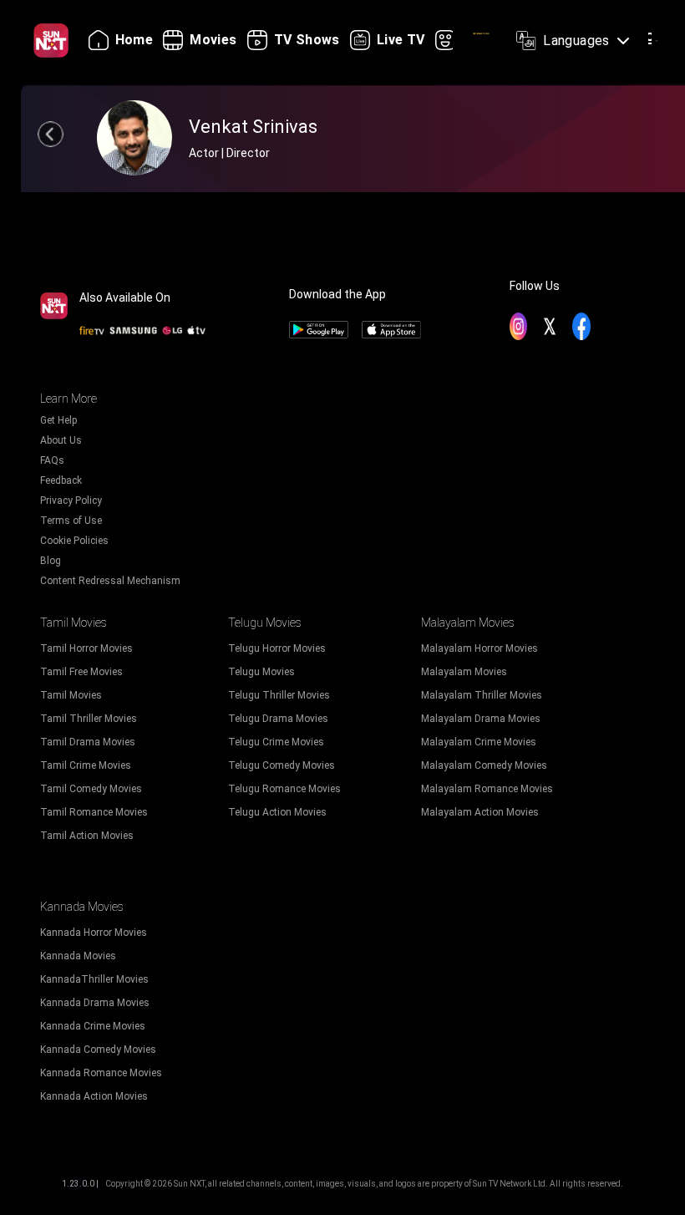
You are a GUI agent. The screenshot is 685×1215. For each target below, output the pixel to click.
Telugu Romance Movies (284, 789)
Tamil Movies (71, 695)
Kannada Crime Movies (92, 1026)
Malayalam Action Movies (480, 812)
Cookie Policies (74, 540)
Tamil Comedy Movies (91, 789)
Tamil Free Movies (81, 672)
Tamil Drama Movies (87, 742)
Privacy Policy (71, 500)
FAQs (52, 460)
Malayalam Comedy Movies (484, 765)
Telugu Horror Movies (277, 648)
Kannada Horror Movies (93, 932)
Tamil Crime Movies (85, 765)
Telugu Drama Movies (278, 718)
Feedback (61, 480)
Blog (50, 561)
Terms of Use (71, 520)
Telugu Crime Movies (276, 742)
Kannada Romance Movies (101, 1073)
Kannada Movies (78, 956)
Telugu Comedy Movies (281, 765)
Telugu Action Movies (277, 812)
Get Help (58, 420)
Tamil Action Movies (87, 835)
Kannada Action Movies (94, 1096)
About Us (61, 440)
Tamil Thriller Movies (88, 718)
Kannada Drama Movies (95, 1003)
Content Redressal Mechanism (110, 581)
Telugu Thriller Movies (279, 695)
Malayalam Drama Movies (480, 718)
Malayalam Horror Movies (479, 648)
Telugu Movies (261, 672)
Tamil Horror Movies (86, 648)
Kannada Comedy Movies (98, 1049)
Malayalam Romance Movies (487, 789)
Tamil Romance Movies (94, 812)
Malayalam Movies (464, 672)
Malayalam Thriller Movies (481, 695)
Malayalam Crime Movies (478, 742)
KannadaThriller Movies (94, 979)
